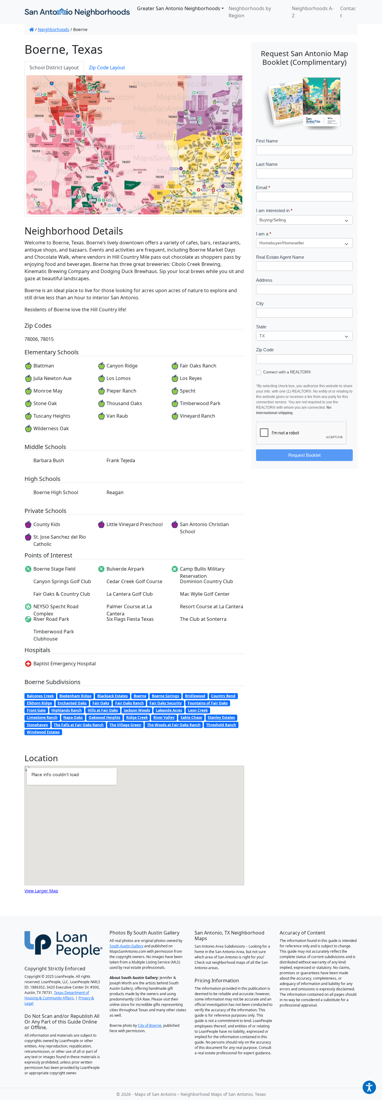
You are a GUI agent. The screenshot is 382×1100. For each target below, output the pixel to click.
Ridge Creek (137, 717)
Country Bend (223, 695)
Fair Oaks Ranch (129, 703)
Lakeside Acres (169, 710)
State (261, 326)
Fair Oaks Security (166, 703)
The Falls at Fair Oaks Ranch (79, 724)
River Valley (164, 717)
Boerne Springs (165, 695)
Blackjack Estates (112, 695)
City (260, 303)
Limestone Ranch (42, 717)
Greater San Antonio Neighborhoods (178, 8)
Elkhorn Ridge (39, 703)
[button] (233, 84)
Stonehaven (37, 724)
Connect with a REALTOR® (286, 372)
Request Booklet (304, 455)
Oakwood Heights (104, 717)
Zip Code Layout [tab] (107, 67)
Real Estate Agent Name (280, 257)
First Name (267, 140)
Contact (348, 12)
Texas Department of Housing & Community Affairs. (56, 995)
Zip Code (265, 349)
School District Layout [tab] (54, 67)
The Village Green (125, 724)
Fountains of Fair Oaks (208, 703)
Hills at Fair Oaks (103, 710)
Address (264, 280)
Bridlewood (195, 695)
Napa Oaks (73, 717)
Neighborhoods (53, 29)
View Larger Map (41, 891)
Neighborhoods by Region (250, 12)
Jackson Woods (137, 710)
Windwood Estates (43, 732)
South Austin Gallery (126, 946)
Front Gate (36, 710)
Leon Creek (198, 710)
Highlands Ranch (66, 710)
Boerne (140, 695)
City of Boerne (149, 1025)
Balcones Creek (40, 695)
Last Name (267, 164)
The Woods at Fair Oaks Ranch (174, 724)
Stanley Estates (221, 717)
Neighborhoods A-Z (312, 12)
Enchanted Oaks (72, 703)
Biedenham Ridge (75, 695)
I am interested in (274, 210)
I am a (263, 233)
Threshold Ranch (221, 724)
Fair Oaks (101, 703)
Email (263, 187)
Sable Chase (191, 717)
